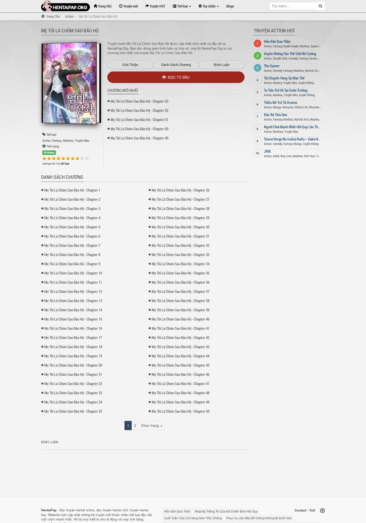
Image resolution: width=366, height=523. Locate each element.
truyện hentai (75, 510)
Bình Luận (222, 64)
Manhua (304, 46)
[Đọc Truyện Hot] (65, 5)
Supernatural (318, 46)
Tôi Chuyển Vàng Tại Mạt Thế (284, 77)
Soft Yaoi (309, 156)
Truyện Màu (82, 140)
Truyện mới (130, 6)
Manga (277, 107)
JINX (267, 151)
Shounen (314, 107)
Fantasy (56, 140)
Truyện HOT (157, 6)
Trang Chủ (104, 6)
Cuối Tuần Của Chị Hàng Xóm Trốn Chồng (193, 518)
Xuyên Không (306, 83)
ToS (312, 510)
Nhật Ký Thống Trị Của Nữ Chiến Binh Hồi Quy (226, 511)
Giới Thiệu (130, 64)
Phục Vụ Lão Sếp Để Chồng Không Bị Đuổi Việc (259, 518)
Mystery (277, 83)
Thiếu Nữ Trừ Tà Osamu (280, 102)
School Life (301, 107)
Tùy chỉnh (209, 6)
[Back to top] (322, 510)
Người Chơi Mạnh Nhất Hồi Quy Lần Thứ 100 (295, 126)
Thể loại (182, 6)
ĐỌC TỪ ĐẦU (177, 77)
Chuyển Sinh (280, 58)
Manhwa (68, 140)
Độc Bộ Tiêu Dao (275, 114)
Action (46, 140)
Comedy (293, 58)
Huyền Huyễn (291, 46)
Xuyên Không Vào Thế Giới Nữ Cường (290, 53)
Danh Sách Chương (176, 64)
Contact (300, 510)
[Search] (320, 6)
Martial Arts (312, 70)
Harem (313, 58)
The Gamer (272, 65)
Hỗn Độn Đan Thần (277, 41)
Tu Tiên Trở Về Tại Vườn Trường (285, 90)
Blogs (230, 6)
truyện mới (103, 514)
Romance (287, 107)
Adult (276, 156)
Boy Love (286, 156)
